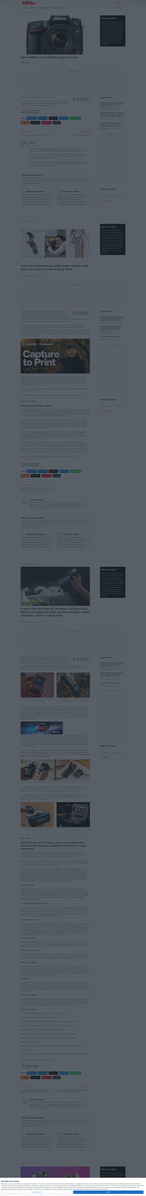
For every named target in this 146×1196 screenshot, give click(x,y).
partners (10, 1183)
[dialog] (73, 1187)
